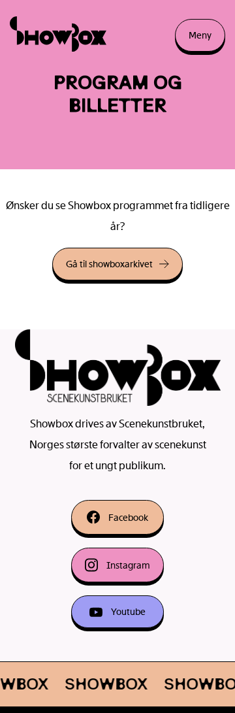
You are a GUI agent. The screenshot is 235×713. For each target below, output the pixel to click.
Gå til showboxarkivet (109, 264)
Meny (200, 35)
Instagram (128, 565)
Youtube (128, 612)
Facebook (128, 517)
